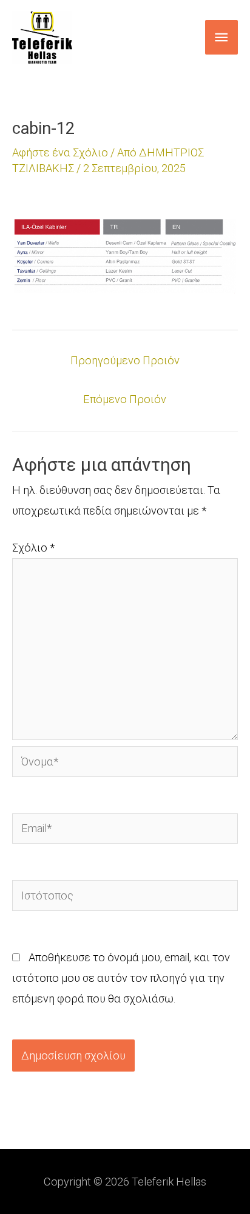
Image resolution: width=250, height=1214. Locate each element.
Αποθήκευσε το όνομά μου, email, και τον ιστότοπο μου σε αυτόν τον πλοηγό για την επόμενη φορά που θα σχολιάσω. (121, 978)
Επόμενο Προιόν (124, 399)
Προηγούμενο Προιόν (125, 360)
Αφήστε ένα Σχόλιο (60, 152)
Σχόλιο (33, 547)
